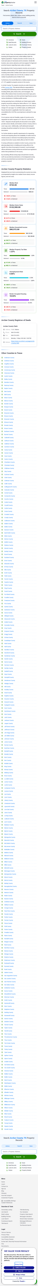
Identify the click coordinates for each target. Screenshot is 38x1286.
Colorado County (9, 490)
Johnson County (9, 739)
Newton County (8, 892)
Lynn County (8, 822)
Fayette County (8, 582)
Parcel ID (19, 23)
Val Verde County (9, 1064)
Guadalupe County (9, 640)
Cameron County (9, 446)
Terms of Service (6, 1232)
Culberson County (9, 520)
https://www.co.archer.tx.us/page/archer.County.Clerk (22, 342)
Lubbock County (9, 818)
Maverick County (9, 840)
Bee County (7, 391)
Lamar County (8, 782)
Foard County (8, 591)
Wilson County (8, 1107)
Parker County (8, 917)
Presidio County (8, 932)
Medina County (8, 852)
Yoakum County (8, 1120)
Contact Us (4, 1186)
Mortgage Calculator (26, 1216)
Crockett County (9, 514)
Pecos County (8, 923)
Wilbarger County (9, 1098)
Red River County (9, 948)
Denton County (8, 539)
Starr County (8, 1006)
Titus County (8, 1040)
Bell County (7, 394)
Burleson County (9, 431)
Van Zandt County (9, 1067)
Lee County (7, 794)
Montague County (9, 871)
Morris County (8, 880)
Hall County (7, 646)
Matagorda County (9, 837)
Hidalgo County (8, 683)
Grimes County (8, 637)
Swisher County (8, 1021)
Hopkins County (8, 696)
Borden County (8, 403)
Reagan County (8, 941)
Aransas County (9, 367)
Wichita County (8, 1095)
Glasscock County (9, 619)
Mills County (7, 865)
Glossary (3, 1193)
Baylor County (8, 388)
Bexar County (8, 397)
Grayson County (9, 631)
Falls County (7, 576)
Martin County (8, 831)
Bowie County (8, 410)
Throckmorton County (10, 1037)
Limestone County (9, 803)
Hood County (8, 692)
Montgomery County (10, 874)
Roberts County (8, 957)
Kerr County (7, 760)
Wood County (8, 1117)
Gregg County (8, 634)
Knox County (8, 775)
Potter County (8, 929)
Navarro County (8, 889)
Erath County (8, 573)
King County (7, 766)
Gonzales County (9, 625)
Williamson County (9, 1104)
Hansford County (9, 653)
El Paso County (8, 566)
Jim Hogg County (9, 732)
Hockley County (8, 689)
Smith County (8, 1000)
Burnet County (8, 434)
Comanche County (9, 496)
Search (18, 34)
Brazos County (8, 416)
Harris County (8, 662)
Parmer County (8, 920)
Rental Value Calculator (26, 1219)
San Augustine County (10, 975)
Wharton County (9, 1089)
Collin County (8, 483)
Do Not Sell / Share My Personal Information (13, 1241)
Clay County (7, 471)
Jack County (8, 717)
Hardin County (8, 659)
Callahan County (9, 443)
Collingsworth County (10, 487)
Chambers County (9, 462)
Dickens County (8, 545)
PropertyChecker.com (8, 2)
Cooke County (8, 502)
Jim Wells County (9, 735)
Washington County (10, 1083)
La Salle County (8, 779)
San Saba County (9, 984)
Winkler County (8, 1111)
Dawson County (8, 530)
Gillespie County (8, 616)
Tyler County (8, 1052)
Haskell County (8, 671)
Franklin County (8, 597)
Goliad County (8, 622)
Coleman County (9, 480)
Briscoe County (8, 422)
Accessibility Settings (10, 1201)
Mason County (8, 834)
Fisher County (8, 585)
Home (3, 1182)
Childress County (9, 468)
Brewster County (9, 419)
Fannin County (8, 579)
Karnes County (8, 745)
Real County (7, 945)
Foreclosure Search (6, 1221)
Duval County (8, 554)
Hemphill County (9, 677)
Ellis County (7, 569)
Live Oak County (9, 809)
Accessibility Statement (8, 1237)
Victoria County (8, 1071)
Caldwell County (9, 437)
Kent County (7, 757)
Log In (3, 1184)
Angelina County (9, 364)
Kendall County (8, 751)
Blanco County (8, 400)
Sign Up (3, 1188)
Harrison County (9, 665)
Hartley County (8, 668)
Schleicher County (9, 988)
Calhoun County (9, 440)
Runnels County (8, 966)
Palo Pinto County (9, 911)
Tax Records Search (25, 1225)
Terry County (8, 1034)
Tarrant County (8, 1024)
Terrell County (8, 1031)
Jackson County (9, 720)
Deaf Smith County (9, 533)
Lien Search (4, 1212)
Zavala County (8, 1129)
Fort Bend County (9, 594)
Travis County (8, 1046)
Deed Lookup (5, 1214)
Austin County (8, 376)
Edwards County (9, 563)
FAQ (2, 1244)
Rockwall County (9, 963)
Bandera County (9, 382)
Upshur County (8, 1055)
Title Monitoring (24, 1209)
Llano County (8, 812)
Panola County (8, 914)
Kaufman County (9, 748)
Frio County (7, 603)
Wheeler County (8, 1092)
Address (8, 23)
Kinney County (8, 769)
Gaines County (8, 606)
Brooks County (8, 425)
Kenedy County (8, 754)
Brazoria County (9, 413)
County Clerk (8, 87)
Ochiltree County (9, 901)
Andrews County (9, 360)
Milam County (8, 862)
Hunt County (8, 708)
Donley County (8, 551)
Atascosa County (9, 373)
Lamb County (8, 785)
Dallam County (8, 523)
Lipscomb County (9, 806)
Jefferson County (9, 729)
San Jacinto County (10, 978)
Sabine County (8, 972)
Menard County (8, 855)
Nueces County (8, 898)
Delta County (8, 536)
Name (31, 23)
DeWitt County (8, 542)
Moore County (8, 877)
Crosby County (8, 517)
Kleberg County (8, 772)
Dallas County (8, 526)
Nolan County (8, 895)
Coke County (8, 477)
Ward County (8, 1080)
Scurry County (8, 991)
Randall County (8, 938)
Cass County (8, 456)
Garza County (8, 612)
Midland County (8, 858)
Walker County (8, 1074)
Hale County (7, 643)
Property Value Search (26, 1214)
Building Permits (6, 1216)
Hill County (7, 686)
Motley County (8, 883)
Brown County (8, 428)
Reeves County (8, 951)
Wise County (7, 1114)
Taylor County (8, 1028)
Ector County (8, 560)
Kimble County (8, 763)
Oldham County (8, 905)
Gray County (8, 628)
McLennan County (9, 846)
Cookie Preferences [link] (6, 1202)
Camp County (8, 450)
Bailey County (8, 379)
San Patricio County (10, 981)
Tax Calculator (24, 1212)
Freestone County (9, 600)
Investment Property (7, 1198)
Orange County (8, 908)
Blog (2, 1191)
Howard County (8, 702)
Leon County (8, 797)
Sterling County (8, 1012)
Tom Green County (9, 1043)
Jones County (8, 742)
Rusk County (8, 969)
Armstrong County (9, 370)
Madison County (9, 825)
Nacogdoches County (10, 886)
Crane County (8, 511)
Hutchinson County (9, 711)
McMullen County (9, 849)
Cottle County (8, 508)
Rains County (8, 935)
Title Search (4, 1223)
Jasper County (8, 723)
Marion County (8, 828)
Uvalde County (8, 1061)
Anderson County (9, 357)
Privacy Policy (5, 1234)
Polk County (7, 926)
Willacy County (8, 1101)
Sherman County (9, 997)
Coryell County (8, 505)
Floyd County (8, 588)
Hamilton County (9, 649)
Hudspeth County (9, 705)
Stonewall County (9, 1015)
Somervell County (9, 1003)
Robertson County (9, 960)
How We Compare (6, 1195)
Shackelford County (10, 994)
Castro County (8, 459)
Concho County (8, 499)
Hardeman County (9, 656)
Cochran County (9, 474)
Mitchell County (8, 868)
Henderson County (9, 680)
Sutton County (8, 1018)
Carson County (8, 453)
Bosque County (8, 407)
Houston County (9, 699)
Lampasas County (9, 788)
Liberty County (8, 800)
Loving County (8, 815)
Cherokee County (9, 465)
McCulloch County (9, 843)
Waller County (8, 1077)
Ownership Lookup (6, 1209)
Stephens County (9, 1009)
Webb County (8, 1086)
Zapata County (8, 1126)
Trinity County (8, 1049)
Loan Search (5, 1219)
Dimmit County (8, 548)
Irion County (7, 714)
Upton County (8, 1058)
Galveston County (9, 609)
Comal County (8, 493)
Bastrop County (8, 385)
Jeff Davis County (9, 726)
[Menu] (35, 2)
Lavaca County (8, 791)
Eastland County (9, 557)
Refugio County (8, 954)
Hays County (8, 674)
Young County (8, 1123)
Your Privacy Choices (7, 1239)
